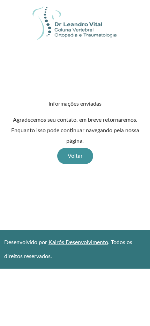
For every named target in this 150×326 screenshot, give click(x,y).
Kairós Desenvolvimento (78, 242)
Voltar (75, 156)
